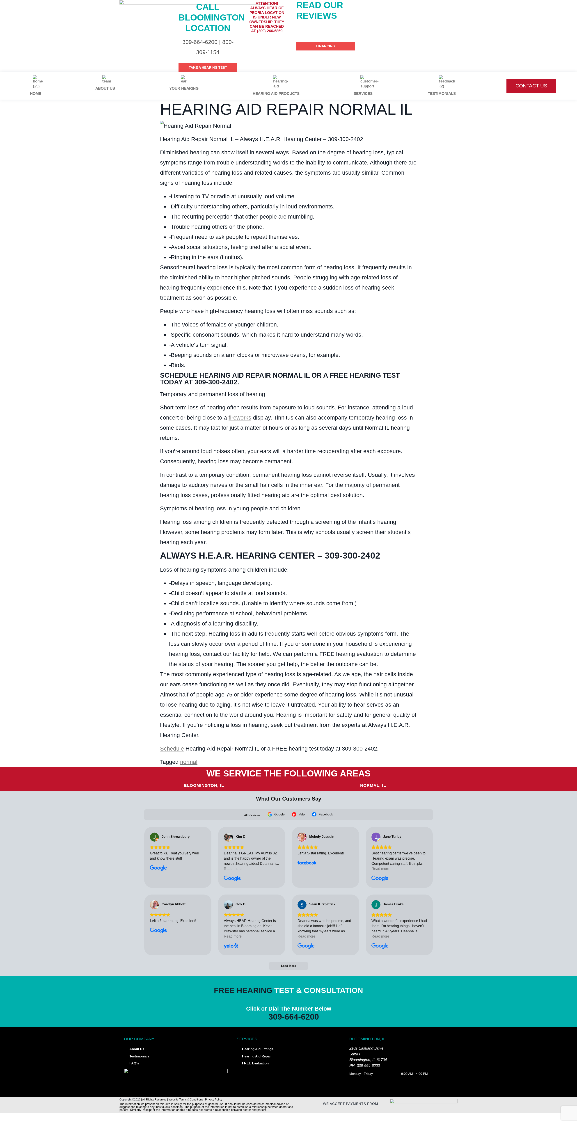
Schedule (172, 748)
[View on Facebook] (302, 837)
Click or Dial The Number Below (288, 1008)
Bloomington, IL (204, 785)
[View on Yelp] (228, 904)
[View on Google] (154, 837)
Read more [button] (233, 869)
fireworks (240, 417)
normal (188, 762)
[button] (288, 1118)
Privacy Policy (213, 1099)
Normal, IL (373, 785)
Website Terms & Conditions (186, 1099)
